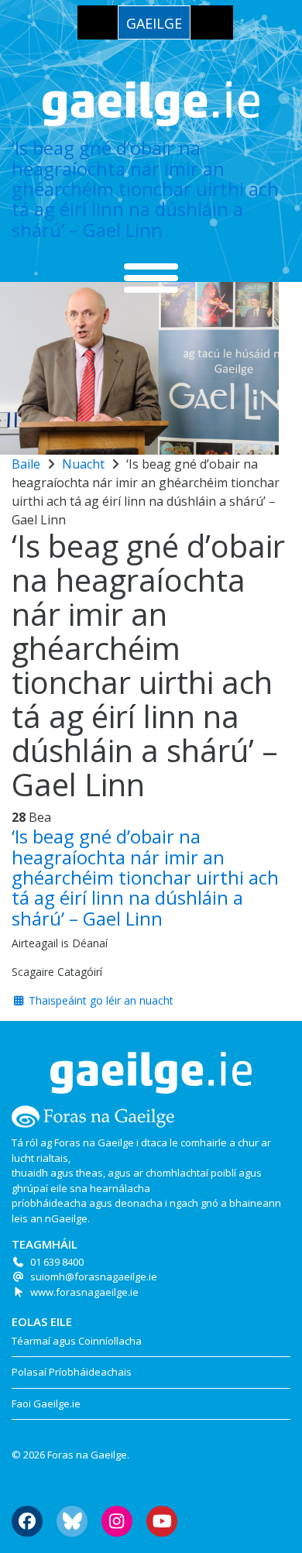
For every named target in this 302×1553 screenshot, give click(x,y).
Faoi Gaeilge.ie (46, 1403)
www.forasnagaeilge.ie (84, 1292)
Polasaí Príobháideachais (72, 1372)
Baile (26, 463)
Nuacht (83, 463)
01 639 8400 (57, 1262)
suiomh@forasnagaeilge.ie (93, 1276)
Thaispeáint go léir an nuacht (99, 1000)
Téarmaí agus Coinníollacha (77, 1341)
